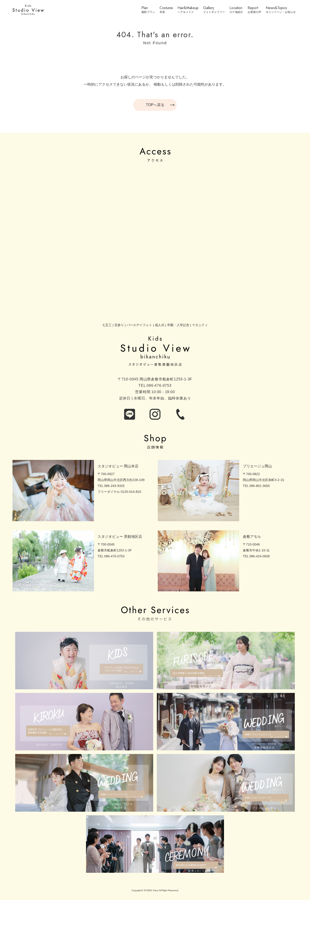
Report (253, 8)
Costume (166, 8)
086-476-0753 (159, 385)
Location (235, 8)
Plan (144, 8)
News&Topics (276, 8)
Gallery (208, 8)
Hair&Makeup (188, 8)
